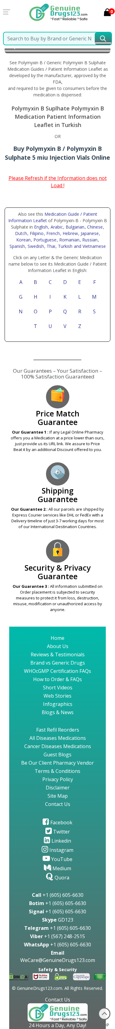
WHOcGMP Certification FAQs (57, 671)
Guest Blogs (57, 754)
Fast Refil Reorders (57, 729)
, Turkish (65, 246)
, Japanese (89, 233)
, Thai (50, 246)
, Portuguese (44, 240)
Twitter (61, 831)
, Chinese (94, 227)
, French (52, 233)
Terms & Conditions (57, 771)
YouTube (61, 859)
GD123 (57, 919)
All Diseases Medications (57, 738)
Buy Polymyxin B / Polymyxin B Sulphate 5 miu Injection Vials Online (57, 153)
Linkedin (60, 840)
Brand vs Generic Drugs (57, 662)
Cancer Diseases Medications (57, 746)
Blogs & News (58, 712)
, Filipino (36, 233)
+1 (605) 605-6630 (57, 895)
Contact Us (57, 804)
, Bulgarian (74, 227)
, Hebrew (69, 233)
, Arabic (56, 227)
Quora (61, 877)
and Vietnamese (89, 246)
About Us (57, 646)
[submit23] (103, 38)
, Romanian (69, 240)
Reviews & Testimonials (58, 654)
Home (57, 638)
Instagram (60, 850)
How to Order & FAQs (57, 679)
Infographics (57, 704)
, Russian (89, 240)
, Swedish (35, 246)
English (41, 227)
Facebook (60, 822)
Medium (61, 868)
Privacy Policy (57, 779)
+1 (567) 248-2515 (57, 936)
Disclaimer (58, 787)
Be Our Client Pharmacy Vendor (57, 762)
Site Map (58, 795)
